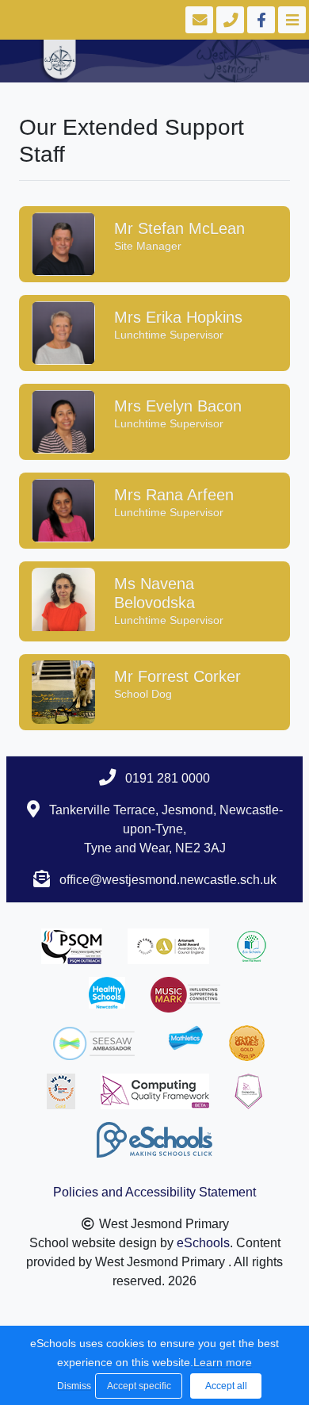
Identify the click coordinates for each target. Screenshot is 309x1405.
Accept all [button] (226, 1386)
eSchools (203, 1243)
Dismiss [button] (72, 1386)
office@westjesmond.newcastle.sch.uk (168, 879)
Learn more (222, 1362)
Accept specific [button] (139, 1386)
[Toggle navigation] (290, 19)
